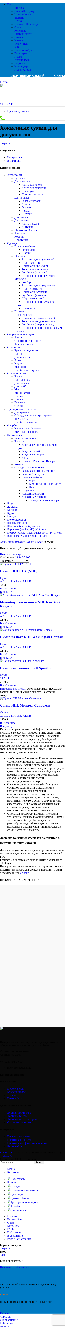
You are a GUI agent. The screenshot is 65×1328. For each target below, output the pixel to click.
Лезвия (26, 204)
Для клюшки (22, 181)
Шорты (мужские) (33, 298)
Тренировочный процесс (22, 409)
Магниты (20, 366)
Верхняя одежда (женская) (38, 259)
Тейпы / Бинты (23, 344)
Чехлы (26, 210)
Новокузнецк (22, 69)
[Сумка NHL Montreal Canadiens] (20, 698)
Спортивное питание (27, 340)
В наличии (14, 160)
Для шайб (20, 386)
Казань (18, 40)
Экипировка (15, 435)
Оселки (26, 207)
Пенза (18, 20)
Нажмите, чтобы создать (15, 1267)
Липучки (27, 226)
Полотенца (21, 239)
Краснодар (21, 66)
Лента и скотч (30, 223)
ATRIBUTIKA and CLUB (15, 581)
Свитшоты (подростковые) (38, 317)
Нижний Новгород (26, 24)
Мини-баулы (22, 392)
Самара (18, 37)
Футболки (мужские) (34, 295)
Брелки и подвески (26, 350)
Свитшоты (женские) (35, 265)
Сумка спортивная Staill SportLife (26, 668)
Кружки (19, 363)
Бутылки (19, 178)
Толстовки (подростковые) (38, 321)
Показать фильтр (10, 554)
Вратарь (19, 441)
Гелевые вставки (32, 200)
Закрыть (5, 143)
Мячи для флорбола (26, 431)
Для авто (19, 353)
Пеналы (19, 399)
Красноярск (21, 59)
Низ (31, 487)
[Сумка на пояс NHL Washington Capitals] (26, 629)
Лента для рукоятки (34, 187)
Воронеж (20, 63)
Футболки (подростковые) (38, 324)
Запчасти (20, 233)
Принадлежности (32, 194)
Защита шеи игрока (34, 454)
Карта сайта (14, 1146)
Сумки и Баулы (16, 373)
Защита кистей (31, 451)
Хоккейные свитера (34, 496)
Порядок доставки (18, 1136)
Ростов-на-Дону (24, 50)
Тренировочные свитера (44, 500)
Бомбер (26, 282)
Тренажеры (21, 418)
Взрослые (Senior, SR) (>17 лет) (26, 529)
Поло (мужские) (32, 288)
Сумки (18, 405)
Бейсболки (28, 249)
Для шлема (21, 217)
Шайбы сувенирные (26, 370)
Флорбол (12, 425)
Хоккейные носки (33, 493)
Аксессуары (14, 174)
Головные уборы (24, 246)
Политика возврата (19, 1139)
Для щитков (21, 220)
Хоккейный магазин (13, 541)
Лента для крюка (32, 184)
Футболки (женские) (34, 272)
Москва (19, 7)
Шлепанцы (28, 308)
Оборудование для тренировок (33, 415)
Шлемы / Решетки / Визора (38, 461)
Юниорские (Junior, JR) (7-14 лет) (27, 535)
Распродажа (14, 157)
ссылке (24, 872)
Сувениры (13, 347)
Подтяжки (28, 490)
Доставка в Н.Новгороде (22, 1119)
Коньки (19, 464)
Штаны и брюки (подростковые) (42, 327)
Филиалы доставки (19, 1122)
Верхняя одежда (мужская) (38, 285)
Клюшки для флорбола (28, 428)
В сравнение (15, 1235)
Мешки (18, 389)
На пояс (19, 396)
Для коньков (22, 197)
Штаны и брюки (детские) (23, 526)
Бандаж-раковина (25, 438)
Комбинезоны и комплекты (46, 483)
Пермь (18, 56)
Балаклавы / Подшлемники (38, 470)
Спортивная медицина (21, 334)
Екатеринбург (23, 33)
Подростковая (23, 314)
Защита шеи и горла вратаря (39, 444)
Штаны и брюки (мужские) (38, 301)
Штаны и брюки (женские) (38, 275)
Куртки (11, 513)
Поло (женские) (31, 262)
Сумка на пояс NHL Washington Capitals (31, 637)
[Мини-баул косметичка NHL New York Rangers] (30, 595)
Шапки (26, 252)
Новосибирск (22, 14)
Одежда (12, 243)
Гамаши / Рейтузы (33, 474)
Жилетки (12, 506)
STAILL (5, 678)
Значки (18, 360)
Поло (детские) (16, 519)
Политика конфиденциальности (27, 1143)
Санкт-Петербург (25, 11)
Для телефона (22, 357)
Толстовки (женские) (35, 269)
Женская (19, 256)
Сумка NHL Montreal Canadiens (25, 705)
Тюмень (19, 17)
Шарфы (19, 330)
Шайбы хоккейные (26, 422)
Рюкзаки (19, 402)
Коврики (19, 236)
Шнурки (27, 213)
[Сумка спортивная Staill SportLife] (22, 660)
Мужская (20, 278)
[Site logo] (16, 100)
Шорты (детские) (17, 522)
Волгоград (20, 53)
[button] (6, 591)
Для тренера (21, 412)
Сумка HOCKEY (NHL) (18, 571)
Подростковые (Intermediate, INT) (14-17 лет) (34, 532)
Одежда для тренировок (29, 467)
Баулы (18, 376)
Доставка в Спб (17, 1115)
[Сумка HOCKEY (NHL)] (16, 564)
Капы (25, 457)
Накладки (28, 191)
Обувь (18, 304)
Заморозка (20, 337)
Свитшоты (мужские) (35, 291)
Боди (10, 503)
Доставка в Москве (19, 1112)
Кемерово (20, 30)
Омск (17, 27)
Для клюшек (22, 379)
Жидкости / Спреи (25, 230)
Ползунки (13, 516)
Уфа (17, 46)
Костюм (12, 509)
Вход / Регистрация (19, 1238)
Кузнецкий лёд (16, 1091)
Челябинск (21, 43)
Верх (32, 480)
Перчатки (20, 311)
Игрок (18, 448)
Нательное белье (32, 477)
